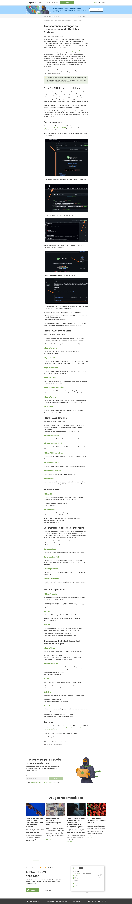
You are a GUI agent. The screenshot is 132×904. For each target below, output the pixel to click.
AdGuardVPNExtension (52, 471)
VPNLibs (47, 625)
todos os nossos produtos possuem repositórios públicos (67, 51)
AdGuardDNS (49, 494)
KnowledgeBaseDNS (51, 557)
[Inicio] (31, 3)
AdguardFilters (49, 648)
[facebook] (92, 901)
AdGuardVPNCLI (50, 478)
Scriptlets (47, 692)
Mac (36, 858)
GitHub (66, 741)
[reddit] (105, 901)
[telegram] (102, 901)
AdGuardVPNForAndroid (53, 443)
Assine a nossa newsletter (62, 737)
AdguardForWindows (51, 368)
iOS (48, 858)
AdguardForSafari (50, 397)
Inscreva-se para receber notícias (51, 16)
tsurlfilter (47, 705)
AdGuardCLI (48, 407)
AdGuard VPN (47, 20)
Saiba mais (71, 741)
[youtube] (99, 901)
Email (27, 775)
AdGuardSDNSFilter (51, 663)
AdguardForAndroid (51, 348)
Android (42, 858)
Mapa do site (76, 901)
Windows (29, 858)
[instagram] (89, 901)
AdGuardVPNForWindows (53, 453)
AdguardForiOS (49, 358)
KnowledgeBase (50, 549)
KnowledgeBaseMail (51, 578)
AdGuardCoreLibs (50, 594)
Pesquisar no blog (82, 16)
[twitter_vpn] (96, 901)
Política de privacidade (36, 782)
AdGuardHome (49, 509)
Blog (52, 20)
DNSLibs (47, 611)
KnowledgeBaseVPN (51, 569)
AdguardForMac (50, 377)
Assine (56, 778)
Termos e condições (47, 782)
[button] (105, 10)
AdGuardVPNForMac (51, 463)
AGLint (46, 679)
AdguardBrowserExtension (54, 387)
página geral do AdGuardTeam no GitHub (55, 128)
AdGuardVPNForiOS (51, 435)
